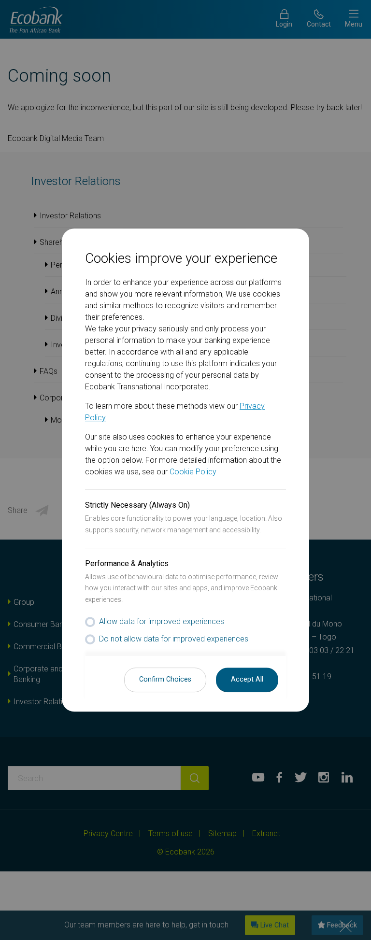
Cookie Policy (193, 471)
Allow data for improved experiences (161, 621)
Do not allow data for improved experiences (173, 638)
